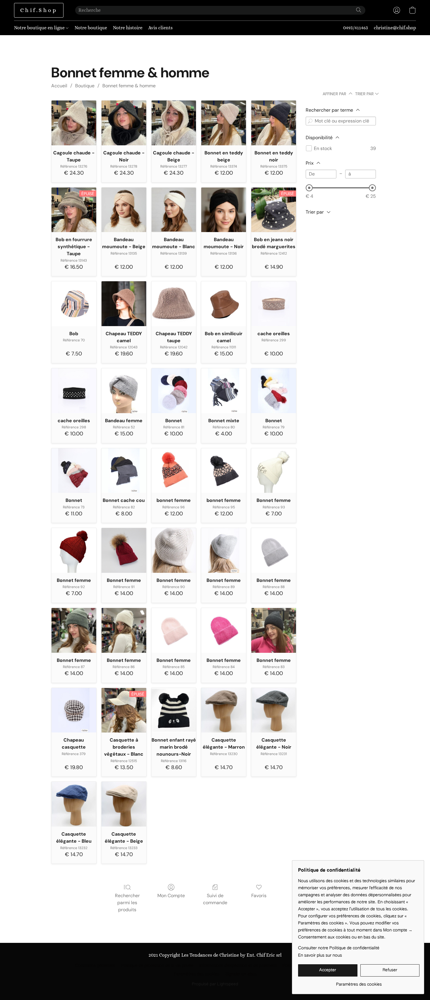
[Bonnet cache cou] (124, 470)
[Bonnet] (174, 390)
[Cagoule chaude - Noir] (124, 122)
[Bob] (73, 303)
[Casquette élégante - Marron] (223, 710)
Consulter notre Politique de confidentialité (338, 948)
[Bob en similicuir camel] (223, 303)
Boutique (84, 86)
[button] (38, 10)
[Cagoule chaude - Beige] (174, 122)
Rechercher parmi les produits (127, 902)
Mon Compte (171, 895)
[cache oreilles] (273, 303)
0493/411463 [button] (355, 27)
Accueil (59, 86)
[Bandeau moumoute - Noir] (223, 210)
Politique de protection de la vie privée (157, 966)
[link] (358, 982)
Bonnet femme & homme (129, 86)
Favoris (258, 895)
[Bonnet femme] (273, 470)
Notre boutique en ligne (40, 27)
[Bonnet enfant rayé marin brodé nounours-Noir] (174, 710)
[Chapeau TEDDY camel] (124, 303)
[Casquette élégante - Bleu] (73, 804)
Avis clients (160, 27)
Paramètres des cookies (196, 974)
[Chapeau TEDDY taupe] (174, 303)
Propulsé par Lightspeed (215, 984)
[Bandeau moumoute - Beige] (124, 210)
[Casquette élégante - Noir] (273, 710)
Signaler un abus (241, 974)
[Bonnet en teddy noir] (273, 122)
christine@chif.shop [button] (395, 27)
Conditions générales (95, 966)
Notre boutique (91, 27)
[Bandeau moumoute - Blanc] (174, 210)
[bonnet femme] (174, 470)
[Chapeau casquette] (73, 710)
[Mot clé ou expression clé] (310, 121)
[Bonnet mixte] (223, 390)
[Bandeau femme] (124, 390)
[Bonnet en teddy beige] (223, 122)
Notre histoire (127, 27)
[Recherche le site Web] (358, 10)
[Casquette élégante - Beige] (124, 804)
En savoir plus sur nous (320, 955)
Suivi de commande (215, 899)
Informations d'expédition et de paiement (238, 966)
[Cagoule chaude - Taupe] (73, 122)
